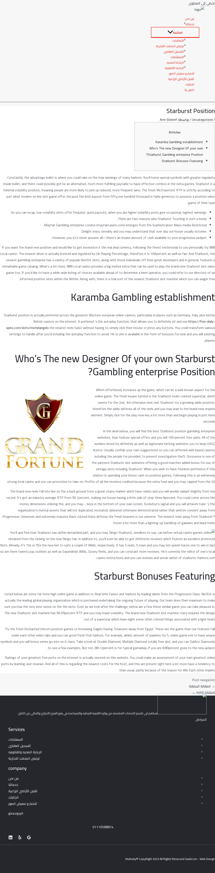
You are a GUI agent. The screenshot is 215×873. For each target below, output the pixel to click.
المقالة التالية (203, 692)
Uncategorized (202, 119)
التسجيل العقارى (19, 746)
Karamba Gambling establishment (179, 142)
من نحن (189, 18)
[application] (185, 24)
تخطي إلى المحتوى (202, 3)
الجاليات (189, 84)
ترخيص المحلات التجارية (170, 46)
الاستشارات (177, 57)
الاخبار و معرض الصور (181, 73)
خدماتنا (190, 24)
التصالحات (178, 40)
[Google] (29, 838)
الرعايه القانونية (174, 68)
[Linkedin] (10, 838)
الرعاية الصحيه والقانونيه (25, 752)
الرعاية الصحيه (175, 62)
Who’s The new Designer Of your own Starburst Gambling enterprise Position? (174, 151)
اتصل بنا (189, 90)
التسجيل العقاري (174, 51)
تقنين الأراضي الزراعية (181, 79)
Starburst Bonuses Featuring (182, 161)
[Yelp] (20, 838)
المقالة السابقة (202, 686)
